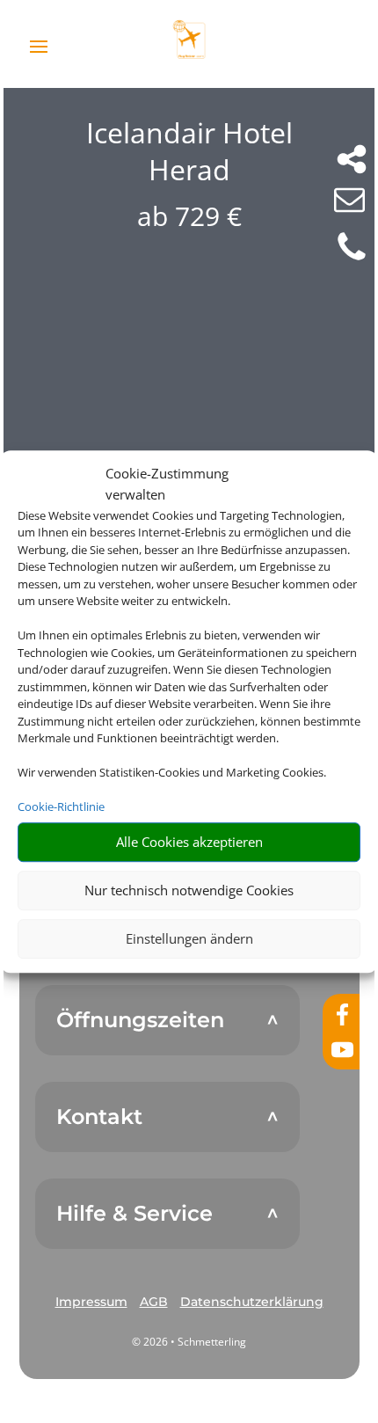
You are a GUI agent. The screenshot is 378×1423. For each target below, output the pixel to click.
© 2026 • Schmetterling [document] (189, 1341)
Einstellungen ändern (189, 938)
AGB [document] (154, 1302)
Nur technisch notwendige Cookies (189, 890)
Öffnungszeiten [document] (140, 1020)
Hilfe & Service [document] (134, 1213)
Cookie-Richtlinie (61, 806)
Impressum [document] (91, 1302)
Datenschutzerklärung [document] (251, 1302)
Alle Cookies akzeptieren (189, 841)
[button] (91, 1302)
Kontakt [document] (99, 1116)
